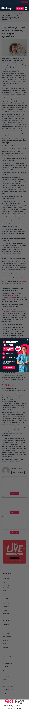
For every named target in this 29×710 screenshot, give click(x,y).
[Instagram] (14, 709)
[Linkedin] (20, 709)
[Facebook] (9, 709)
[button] (26, 8)
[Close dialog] (28, 340)
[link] (14, 355)
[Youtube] (17, 709)
